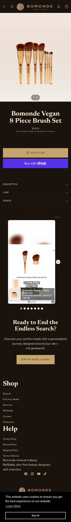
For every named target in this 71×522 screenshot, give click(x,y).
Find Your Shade (11, 399)
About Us (7, 404)
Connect (7, 416)
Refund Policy (10, 444)
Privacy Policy (9, 438)
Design (7, 200)
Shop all (7, 393)
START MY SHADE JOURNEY (35, 359)
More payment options (35, 172)
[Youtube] (39, 474)
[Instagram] (32, 474)
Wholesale (8, 410)
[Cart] (67, 7)
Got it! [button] (36, 515)
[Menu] (4, 6)
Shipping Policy (10, 450)
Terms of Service (11, 455)
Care (6, 192)
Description (10, 184)
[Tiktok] (45, 474)
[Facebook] (26, 474)
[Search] (12, 7)
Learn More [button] (13, 506)
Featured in (8, 421)
